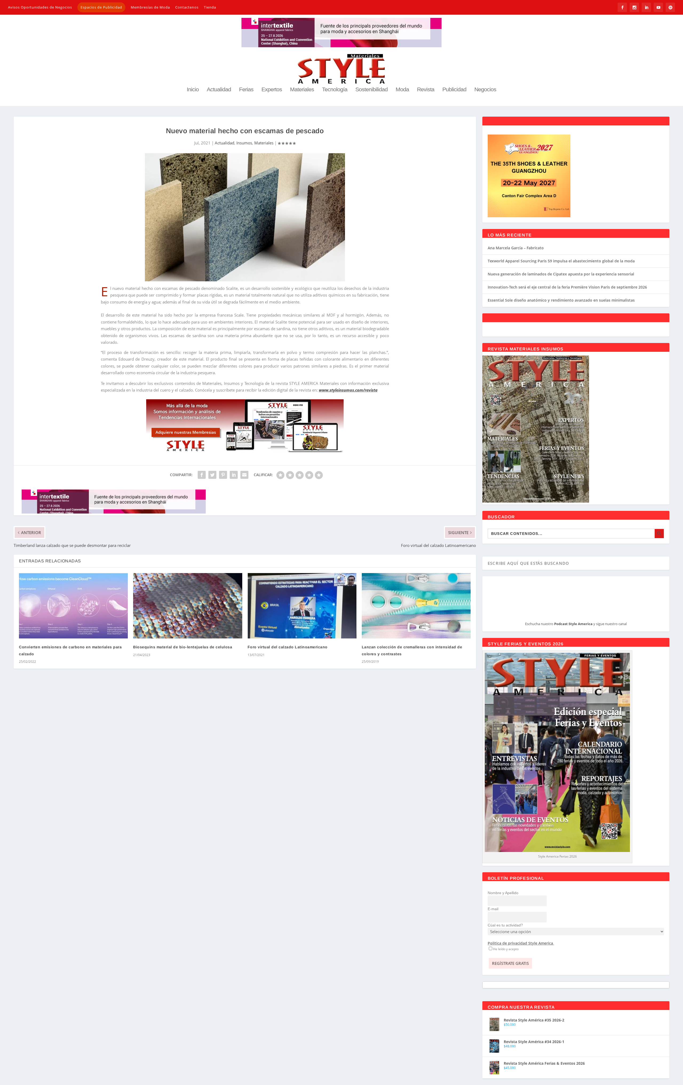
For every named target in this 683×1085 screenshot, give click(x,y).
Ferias (246, 89)
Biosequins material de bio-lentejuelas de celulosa (182, 647)
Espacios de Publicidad (101, 7)
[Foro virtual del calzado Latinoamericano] (302, 605)
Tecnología (334, 89)
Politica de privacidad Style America (520, 943)
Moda (402, 89)
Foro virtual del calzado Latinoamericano (288, 647)
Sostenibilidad (371, 89)
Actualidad (219, 89)
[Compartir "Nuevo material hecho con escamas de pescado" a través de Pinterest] (223, 474)
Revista (425, 89)
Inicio (193, 89)
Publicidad (454, 89)
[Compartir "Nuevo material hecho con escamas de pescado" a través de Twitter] (212, 474)
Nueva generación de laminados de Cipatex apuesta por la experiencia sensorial (561, 274)
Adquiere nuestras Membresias (186, 432)
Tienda (210, 7)
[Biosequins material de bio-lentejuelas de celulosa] (187, 605)
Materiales (302, 89)
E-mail (493, 909)
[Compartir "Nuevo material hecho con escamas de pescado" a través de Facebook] (201, 474)
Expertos (271, 89)
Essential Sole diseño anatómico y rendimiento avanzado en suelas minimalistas (561, 300)
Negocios (485, 89)
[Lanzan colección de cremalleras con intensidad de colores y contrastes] (416, 605)
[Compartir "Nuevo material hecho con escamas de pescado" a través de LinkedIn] (233, 474)
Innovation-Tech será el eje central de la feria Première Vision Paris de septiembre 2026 (567, 287)
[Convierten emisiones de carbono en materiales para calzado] (73, 605)
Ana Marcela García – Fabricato (516, 247)
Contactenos (186, 7)
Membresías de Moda (150, 7)
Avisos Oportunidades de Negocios (40, 7)
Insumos (244, 142)
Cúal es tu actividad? (505, 925)
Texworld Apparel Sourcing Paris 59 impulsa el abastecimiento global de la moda (561, 260)
